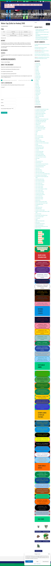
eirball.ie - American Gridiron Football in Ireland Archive (42, 264)
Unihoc (37, 219)
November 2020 (38, 77)
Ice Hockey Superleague (39, 152)
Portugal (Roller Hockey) (39, 204)
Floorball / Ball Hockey (39, 145)
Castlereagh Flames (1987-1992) (41, 121)
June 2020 (37, 81)
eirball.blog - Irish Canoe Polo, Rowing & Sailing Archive (42, 429)
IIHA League (37, 158)
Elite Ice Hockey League (39, 135)
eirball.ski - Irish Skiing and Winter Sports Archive (42, 454)
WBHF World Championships (40, 220)
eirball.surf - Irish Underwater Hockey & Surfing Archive (42, 460)
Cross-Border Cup (38, 130)
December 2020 (38, 76)
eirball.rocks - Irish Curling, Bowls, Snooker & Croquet (42, 485)
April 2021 (37, 70)
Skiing (7, 19)
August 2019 (38, 94)
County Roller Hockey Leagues (40, 128)
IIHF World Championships (40, 166)
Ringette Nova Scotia (39, 207)
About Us (35, 563)
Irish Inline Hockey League (40, 193)
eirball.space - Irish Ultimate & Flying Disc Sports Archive (42, 508)
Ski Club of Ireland (38, 213)
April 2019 (37, 98)
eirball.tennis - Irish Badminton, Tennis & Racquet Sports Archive (42, 359)
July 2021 (37, 67)
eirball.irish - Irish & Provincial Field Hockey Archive (42, 298)
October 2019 (38, 91)
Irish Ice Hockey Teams (39, 190)
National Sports (38, 200)
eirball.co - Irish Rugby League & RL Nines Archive (42, 343)
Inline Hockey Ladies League (40, 172)
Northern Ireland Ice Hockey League (41, 201)
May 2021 (37, 69)
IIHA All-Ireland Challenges (40, 154)
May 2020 (37, 83)
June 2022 (37, 66)
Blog (4, 19)
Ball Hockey (37, 117)
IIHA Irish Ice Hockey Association (41, 156)
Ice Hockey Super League (39, 151)
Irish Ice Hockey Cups (39, 183)
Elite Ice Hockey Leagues (39, 137)
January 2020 (38, 88)
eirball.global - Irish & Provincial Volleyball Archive (42, 338)
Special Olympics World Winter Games (41, 215)
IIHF (36, 159)
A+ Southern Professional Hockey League (42, 109)
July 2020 (37, 80)
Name (2, 99)
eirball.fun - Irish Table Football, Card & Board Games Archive (42, 502)
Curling (37, 131)
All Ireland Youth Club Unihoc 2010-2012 (25, 80)
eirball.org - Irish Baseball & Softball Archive (42, 281)
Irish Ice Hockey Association (40, 180)
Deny (37, 561)
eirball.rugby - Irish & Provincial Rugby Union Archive (42, 292)
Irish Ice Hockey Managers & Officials (41, 188)
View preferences (46, 561)
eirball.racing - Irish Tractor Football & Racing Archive (42, 513)
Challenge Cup (38, 124)
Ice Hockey (30, 26)
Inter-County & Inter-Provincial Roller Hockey (43, 173)
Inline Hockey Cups (39, 169)
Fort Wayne (36, 44)
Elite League (37, 138)
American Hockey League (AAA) (40, 113)
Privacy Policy (38, 563)
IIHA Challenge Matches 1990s (40, 155)
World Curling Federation (39, 225)
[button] (49, 553)
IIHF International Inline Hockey (40, 165)
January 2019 (38, 102)
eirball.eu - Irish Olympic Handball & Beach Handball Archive (42, 348)
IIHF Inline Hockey (38, 162)
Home (2, 19)
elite (36, 134)
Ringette (37, 205)
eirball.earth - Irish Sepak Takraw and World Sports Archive (42, 491)
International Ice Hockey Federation (41, 175)
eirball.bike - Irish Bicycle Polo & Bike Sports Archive (42, 439)
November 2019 (38, 90)
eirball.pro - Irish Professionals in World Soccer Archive (42, 474)
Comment (3, 87)
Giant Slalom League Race (40, 148)
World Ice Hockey (38, 227)
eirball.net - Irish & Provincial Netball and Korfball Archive (42, 326)
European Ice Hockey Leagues (40, 141)
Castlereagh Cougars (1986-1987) (41, 120)
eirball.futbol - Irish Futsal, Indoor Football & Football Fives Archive (42, 480)
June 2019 (37, 97)
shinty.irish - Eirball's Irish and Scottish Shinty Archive (42, 401)
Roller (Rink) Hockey (39, 208)
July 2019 (37, 95)
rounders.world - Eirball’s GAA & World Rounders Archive (42, 386)
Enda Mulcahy (37, 47)
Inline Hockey (38, 168)
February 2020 (38, 87)
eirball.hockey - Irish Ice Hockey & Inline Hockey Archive (42, 276)
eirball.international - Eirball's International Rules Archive (42, 392)
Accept (29, 561)
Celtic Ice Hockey (26, 26)
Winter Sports (38, 222)
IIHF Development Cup (39, 161)
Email (2, 102)
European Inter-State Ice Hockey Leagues (42, 142)
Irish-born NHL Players (39, 195)
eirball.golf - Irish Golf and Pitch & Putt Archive (42, 353)
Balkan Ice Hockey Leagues (40, 116)
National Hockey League (39, 197)
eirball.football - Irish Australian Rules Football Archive (42, 320)
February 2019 (38, 101)
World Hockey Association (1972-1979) (42, 226)
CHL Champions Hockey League (40, 127)
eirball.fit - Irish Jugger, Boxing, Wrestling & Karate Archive (42, 449)
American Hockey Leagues (40, 114)
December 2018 (38, 104)
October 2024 (38, 63)
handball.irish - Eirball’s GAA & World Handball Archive (42, 380)
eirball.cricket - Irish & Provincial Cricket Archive (42, 304)
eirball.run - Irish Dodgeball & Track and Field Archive (42, 444)
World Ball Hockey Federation (40, 223)
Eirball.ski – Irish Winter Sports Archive (24, 14)
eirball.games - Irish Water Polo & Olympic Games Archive (42, 423)
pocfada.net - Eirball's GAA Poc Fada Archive (42, 397)
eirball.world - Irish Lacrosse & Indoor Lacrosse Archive (42, 332)
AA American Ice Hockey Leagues (41, 110)
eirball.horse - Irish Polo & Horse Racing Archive (42, 435)
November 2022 (38, 64)
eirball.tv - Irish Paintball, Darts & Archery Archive (42, 496)
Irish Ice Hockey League (39, 186)
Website (2, 105)
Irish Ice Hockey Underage (40, 191)
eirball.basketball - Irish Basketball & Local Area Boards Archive (42, 270)
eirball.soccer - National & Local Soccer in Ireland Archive (42, 286)
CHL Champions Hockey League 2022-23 (42, 39)
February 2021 (38, 73)
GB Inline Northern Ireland (40, 147)
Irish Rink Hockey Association (40, 194)
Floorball (37, 144)
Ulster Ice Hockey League (40, 216)
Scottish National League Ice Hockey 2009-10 (9, 80)
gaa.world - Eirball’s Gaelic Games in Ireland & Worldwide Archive (42, 374)
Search (36, 22)
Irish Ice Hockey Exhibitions (40, 184)
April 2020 (37, 84)
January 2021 (38, 74)
